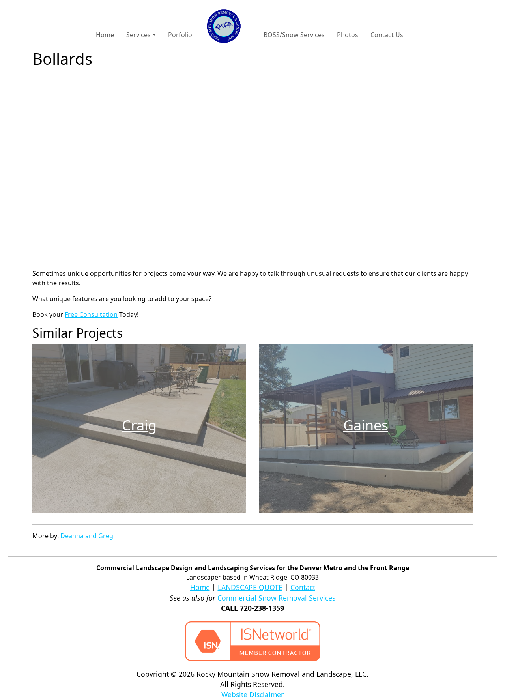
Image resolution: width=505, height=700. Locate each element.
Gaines (365, 425)
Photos (347, 34)
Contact (302, 587)
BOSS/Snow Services (294, 34)
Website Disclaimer (252, 694)
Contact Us (386, 34)
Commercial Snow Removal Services (276, 598)
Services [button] (138, 34)
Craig (139, 425)
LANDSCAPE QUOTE (250, 587)
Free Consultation (91, 314)
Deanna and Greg (86, 536)
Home (105, 34)
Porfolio (180, 34)
